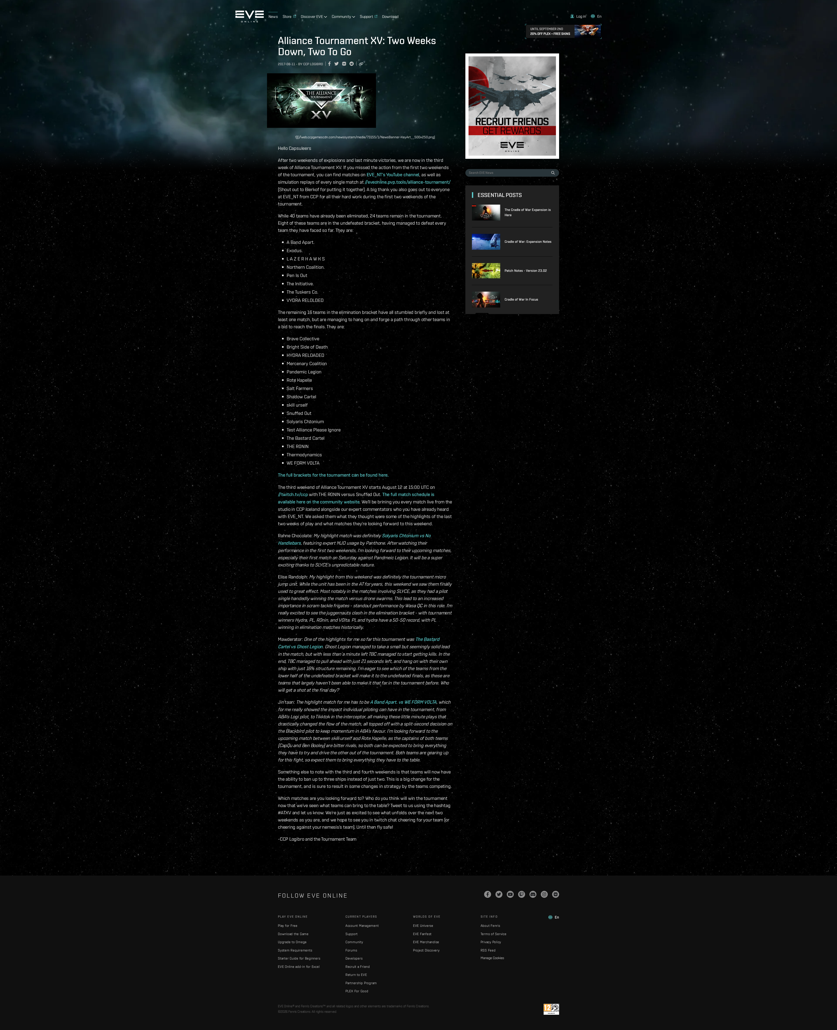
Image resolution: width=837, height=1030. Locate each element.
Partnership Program (361, 983)
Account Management (362, 925)
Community (354, 942)
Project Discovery (426, 950)
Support (351, 934)
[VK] (555, 894)
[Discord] (532, 894)
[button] (578, 16)
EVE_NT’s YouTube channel (393, 174)
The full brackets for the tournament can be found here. (333, 475)
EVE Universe (423, 925)
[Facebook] (487, 894)
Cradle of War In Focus (521, 299)
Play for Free (288, 925)
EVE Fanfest (422, 934)
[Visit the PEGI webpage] (551, 1009)
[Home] (249, 21)
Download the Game (293, 934)
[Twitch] (521, 894)
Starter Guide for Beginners (299, 958)
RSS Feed (488, 950)
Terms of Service (494, 934)
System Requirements (295, 950)
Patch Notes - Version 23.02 (526, 271)
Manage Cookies (492, 958)
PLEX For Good (356, 991)
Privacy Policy (491, 942)
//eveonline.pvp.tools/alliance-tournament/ (408, 182)
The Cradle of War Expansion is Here (528, 212)
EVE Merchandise (426, 942)
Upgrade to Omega (292, 942)
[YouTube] (510, 894)
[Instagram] (544, 894)
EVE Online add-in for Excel (299, 966)
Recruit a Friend (357, 966)
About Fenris (490, 925)
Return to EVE (356, 975)
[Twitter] (498, 894)
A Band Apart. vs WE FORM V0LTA (403, 702)
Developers (354, 958)
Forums (351, 950)
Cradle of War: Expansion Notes (528, 242)
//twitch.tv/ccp (293, 494)
